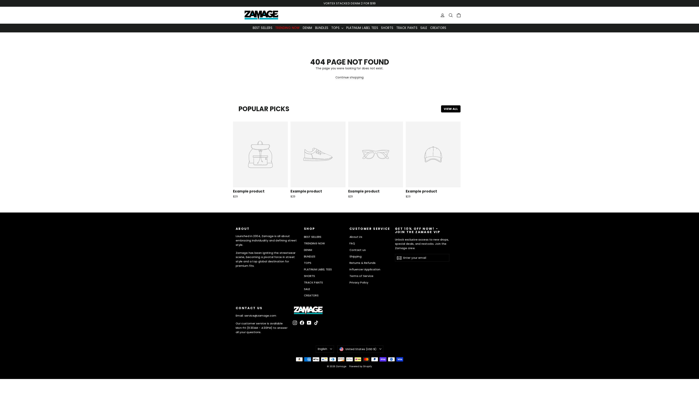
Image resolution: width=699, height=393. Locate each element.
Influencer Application (365, 269)
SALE (423, 28)
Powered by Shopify (360, 366)
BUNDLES (321, 28)
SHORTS (387, 28)
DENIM (307, 28)
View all (451, 109)
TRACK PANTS (406, 28)
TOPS (336, 28)
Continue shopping (349, 77)
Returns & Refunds (363, 263)
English (322, 349)
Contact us (358, 250)
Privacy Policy (359, 282)
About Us (356, 237)
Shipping (356, 256)
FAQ (352, 243)
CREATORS (438, 28)
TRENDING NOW (287, 28)
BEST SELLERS (262, 28)
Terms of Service (361, 276)
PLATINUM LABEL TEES (362, 28)
